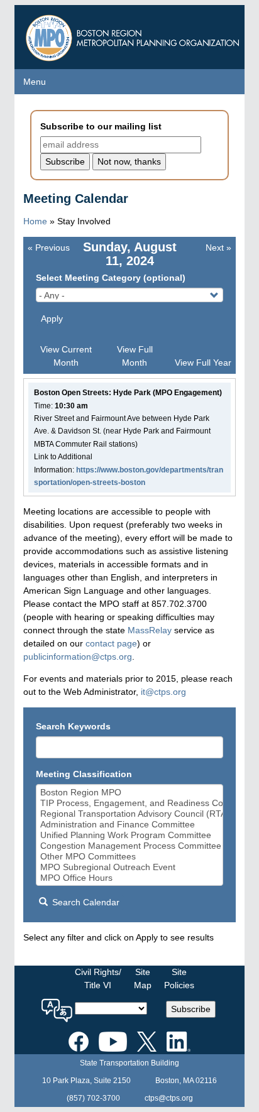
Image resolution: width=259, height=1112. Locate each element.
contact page (111, 643)
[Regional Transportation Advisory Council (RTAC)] (130, 814)
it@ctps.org (163, 692)
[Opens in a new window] (78, 1040)
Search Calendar (84, 902)
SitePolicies (179, 978)
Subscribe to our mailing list (101, 126)
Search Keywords (73, 726)
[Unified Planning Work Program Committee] (130, 835)
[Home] (134, 34)
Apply (52, 318)
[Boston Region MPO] (130, 792)
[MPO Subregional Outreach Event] (130, 867)
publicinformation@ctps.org (77, 656)
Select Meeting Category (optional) (110, 278)
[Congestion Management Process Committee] (130, 846)
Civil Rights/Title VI (98, 978)
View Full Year (203, 362)
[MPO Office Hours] (130, 878)
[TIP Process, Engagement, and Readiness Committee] (130, 803)
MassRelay (150, 630)
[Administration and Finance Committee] (130, 824)
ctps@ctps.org (169, 1098)
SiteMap (143, 978)
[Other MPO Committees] (130, 856)
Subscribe (191, 1009)
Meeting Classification (84, 774)
